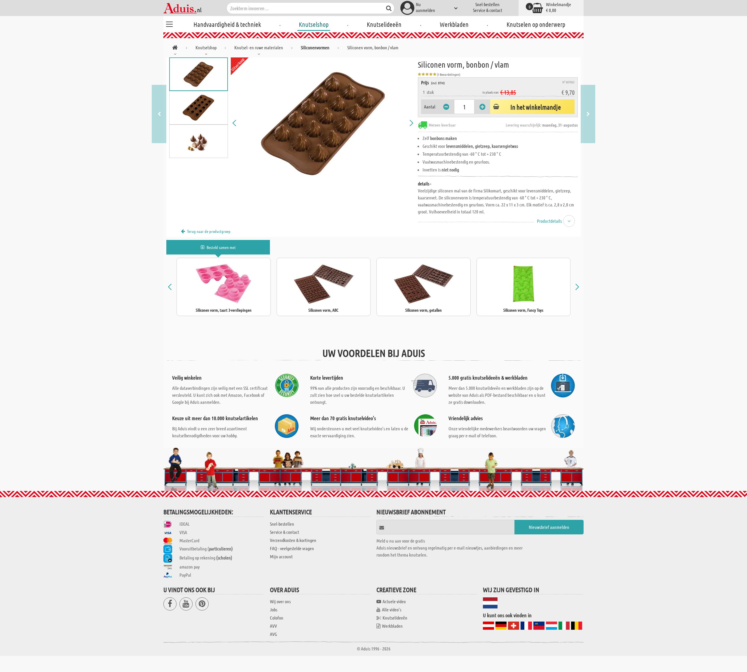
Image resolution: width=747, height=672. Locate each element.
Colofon (276, 617)
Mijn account (281, 556)
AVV (273, 626)
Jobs (273, 609)
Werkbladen (454, 24)
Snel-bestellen (487, 4)
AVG (273, 634)
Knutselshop (314, 24)
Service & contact (487, 10)
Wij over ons (280, 601)
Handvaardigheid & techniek (227, 24)
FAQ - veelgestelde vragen (292, 548)
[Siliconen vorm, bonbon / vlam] (323, 123)
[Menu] (169, 23)
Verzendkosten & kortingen (293, 540)
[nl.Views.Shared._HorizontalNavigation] (175, 48)
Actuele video (394, 601)
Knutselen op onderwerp (536, 24)
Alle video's (391, 609)
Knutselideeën (384, 24)
